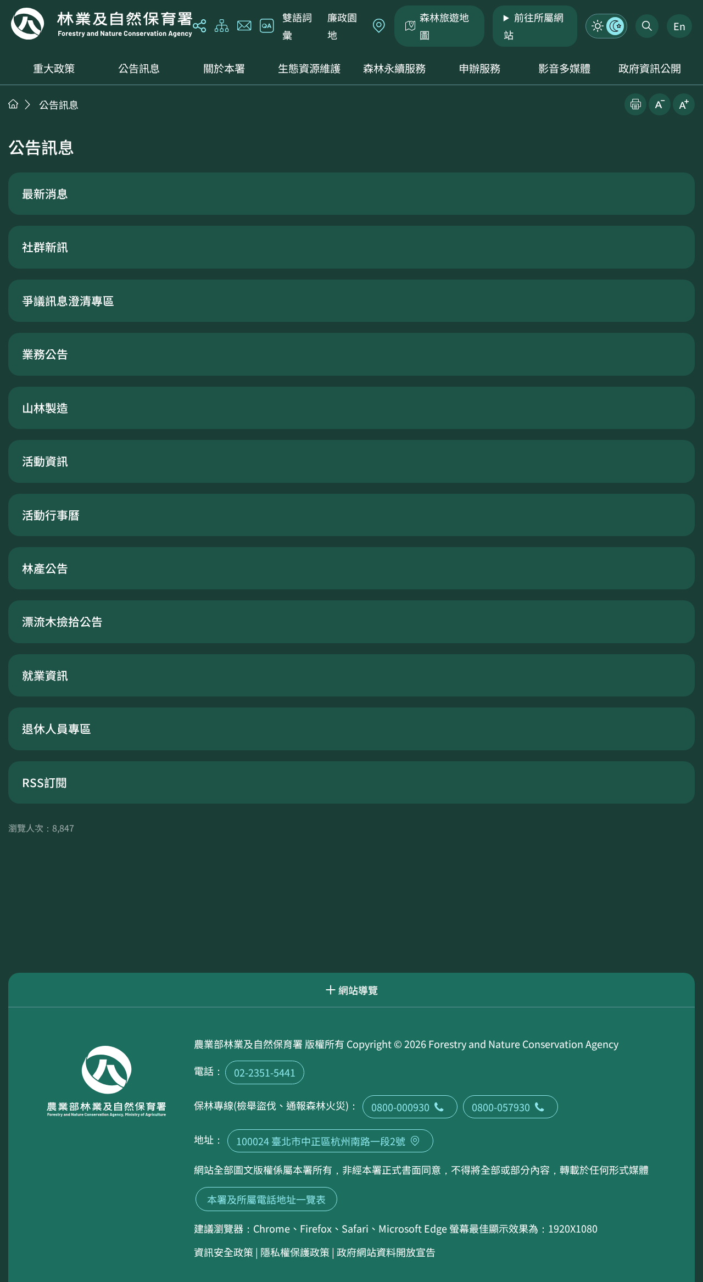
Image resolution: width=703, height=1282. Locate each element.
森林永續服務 (394, 68)
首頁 (13, 104)
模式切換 (606, 26)
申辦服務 (479, 68)
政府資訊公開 (649, 68)
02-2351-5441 (264, 1072)
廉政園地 (342, 26)
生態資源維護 (309, 68)
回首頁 (101, 23)
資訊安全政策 (223, 1252)
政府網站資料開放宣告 (386, 1252)
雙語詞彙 (297, 26)
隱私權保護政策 (295, 1252)
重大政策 (54, 68)
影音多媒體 (564, 68)
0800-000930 (400, 1107)
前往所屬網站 (533, 26)
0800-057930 (501, 1107)
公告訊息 (139, 68)
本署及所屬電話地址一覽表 (266, 1199)
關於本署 (224, 68)
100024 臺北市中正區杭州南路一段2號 (320, 1141)
